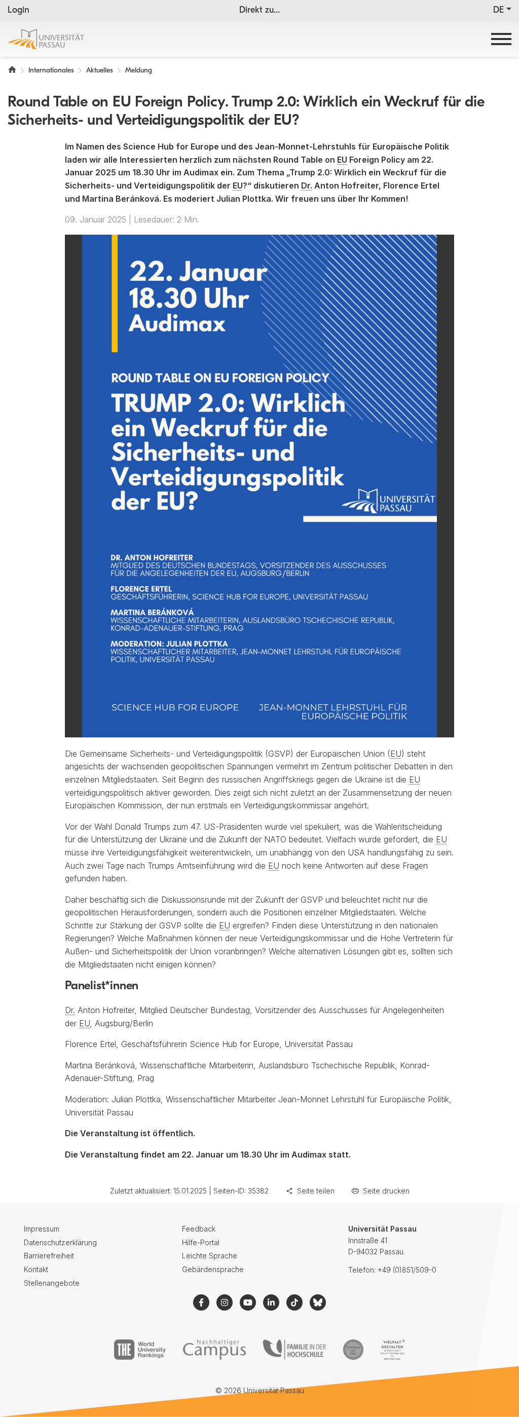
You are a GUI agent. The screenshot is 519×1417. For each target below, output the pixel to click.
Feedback (198, 1228)
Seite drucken (386, 1190)
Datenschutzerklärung (60, 1242)
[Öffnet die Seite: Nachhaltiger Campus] (214, 1349)
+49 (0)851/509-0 (407, 1269)
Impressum (41, 1228)
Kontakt (36, 1269)
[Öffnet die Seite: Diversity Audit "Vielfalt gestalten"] (392, 1349)
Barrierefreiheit (49, 1255)
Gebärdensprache (213, 1269)
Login (18, 10)
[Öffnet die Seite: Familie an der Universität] (294, 1349)
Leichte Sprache (209, 1255)
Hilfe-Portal (200, 1242)
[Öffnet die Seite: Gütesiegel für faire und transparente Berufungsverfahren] (353, 1349)
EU (342, 160)
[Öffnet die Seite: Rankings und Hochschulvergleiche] (139, 1349)
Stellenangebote (52, 1283)
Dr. (306, 185)
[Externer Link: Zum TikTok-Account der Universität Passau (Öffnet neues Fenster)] (294, 1302)
